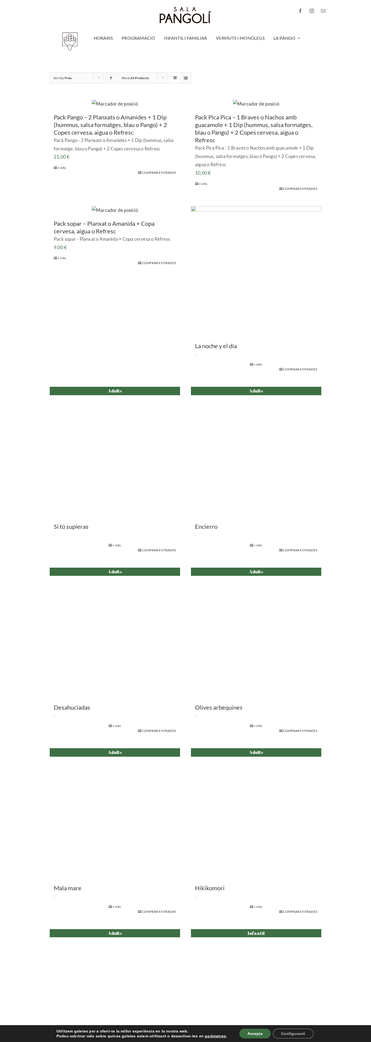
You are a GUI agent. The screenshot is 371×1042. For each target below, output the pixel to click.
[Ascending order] (111, 78)
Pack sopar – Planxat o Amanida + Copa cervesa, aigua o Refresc (104, 227)
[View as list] (186, 78)
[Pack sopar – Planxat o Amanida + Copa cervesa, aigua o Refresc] (115, 210)
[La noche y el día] (256, 271)
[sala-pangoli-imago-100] (70, 34)
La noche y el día (216, 346)
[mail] (323, 11)
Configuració (293, 1033)
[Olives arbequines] (256, 633)
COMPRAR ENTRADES (159, 173)
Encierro (206, 526)
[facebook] (300, 11)
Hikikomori (210, 888)
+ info (62, 168)
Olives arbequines (219, 707)
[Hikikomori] (256, 813)
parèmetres (215, 1036)
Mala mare (67, 888)
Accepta (255, 1033)
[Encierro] (256, 452)
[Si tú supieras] (115, 452)
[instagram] (311, 11)
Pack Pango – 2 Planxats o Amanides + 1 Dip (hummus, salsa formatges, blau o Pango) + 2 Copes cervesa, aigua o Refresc (110, 124)
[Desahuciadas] (115, 633)
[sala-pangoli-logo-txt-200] (185, 9)
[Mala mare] (115, 813)
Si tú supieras (71, 526)
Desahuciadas (72, 707)
